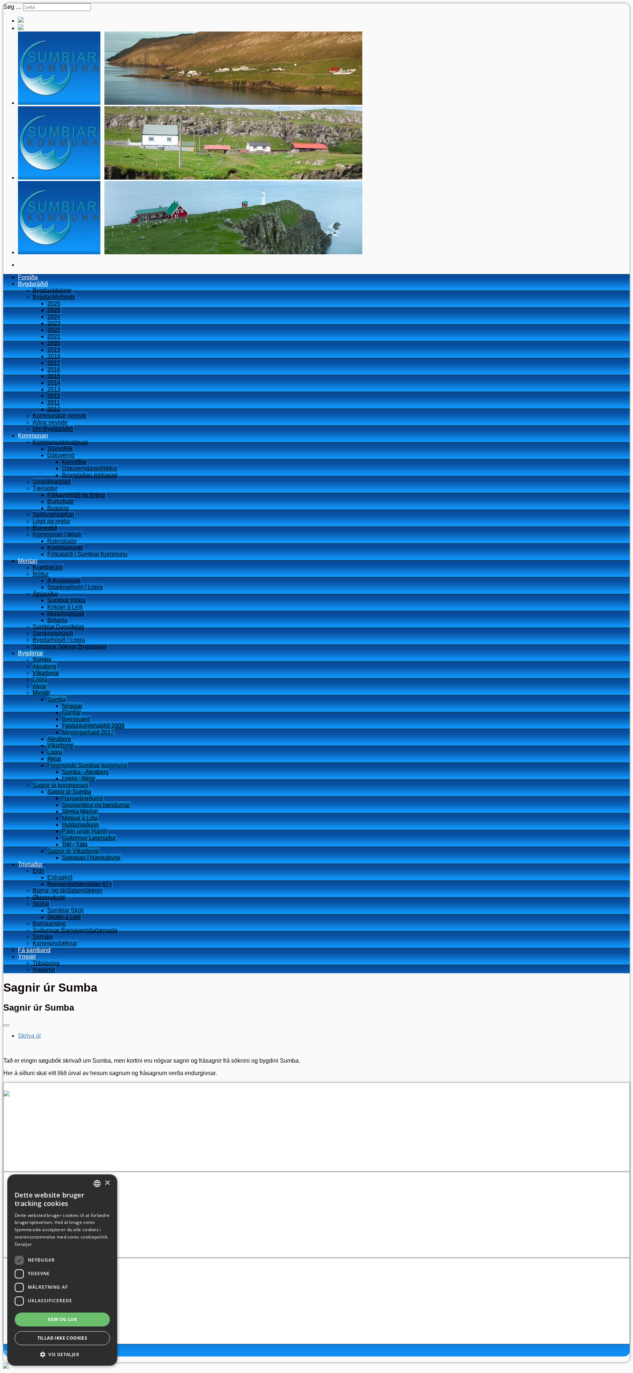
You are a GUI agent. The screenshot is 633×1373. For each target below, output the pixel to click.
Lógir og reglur (51, 521)
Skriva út (29, 1036)
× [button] (107, 1183)
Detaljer (23, 1244)
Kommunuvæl (65, 548)
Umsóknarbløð (52, 482)
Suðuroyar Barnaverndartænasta (75, 930)
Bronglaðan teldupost (90, 475)
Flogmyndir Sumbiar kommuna (87, 765)
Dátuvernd (60, 455)
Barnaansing (49, 923)
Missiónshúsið (66, 613)
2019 (53, 350)
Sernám (43, 937)
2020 (53, 343)
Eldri (39, 871)
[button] (62, 1354)
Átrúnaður (45, 594)
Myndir (41, 693)
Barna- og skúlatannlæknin (68, 890)
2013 (53, 389)
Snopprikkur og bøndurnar (96, 805)
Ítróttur (41, 574)
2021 (53, 336)
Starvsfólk (60, 449)
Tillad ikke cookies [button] (62, 1338)
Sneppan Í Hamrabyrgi (91, 858)
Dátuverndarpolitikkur (90, 468)
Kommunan (33, 435)
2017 (53, 363)
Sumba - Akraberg (85, 772)
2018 (53, 356)
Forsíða (28, 277)
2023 (53, 323)
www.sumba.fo (37, 1155)
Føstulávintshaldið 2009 (93, 726)
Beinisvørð (76, 719)
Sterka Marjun (80, 811)
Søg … (12, 7)
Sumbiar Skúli (65, 910)
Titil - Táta (75, 844)
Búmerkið (45, 528)
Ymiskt (27, 956)
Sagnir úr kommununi (60, 785)
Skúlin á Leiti (64, 917)
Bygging (58, 508)
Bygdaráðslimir (52, 290)
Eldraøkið (60, 877)
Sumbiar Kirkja (66, 600)
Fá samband (34, 950)
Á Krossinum (64, 580)
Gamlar (71, 712)
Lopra (40, 679)
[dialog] (62, 1270)
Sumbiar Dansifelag (58, 627)
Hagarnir (44, 970)
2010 (53, 409)
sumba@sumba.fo (51, 1148)
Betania (57, 620)
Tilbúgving (46, 963)
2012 (53, 396)
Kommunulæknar (55, 943)
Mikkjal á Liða (80, 818)
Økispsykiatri (49, 897)
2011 (53, 402)
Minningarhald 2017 (88, 732)
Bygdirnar (30, 653)
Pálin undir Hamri (84, 831)
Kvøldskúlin (48, 567)
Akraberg (44, 666)
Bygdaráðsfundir (54, 297)
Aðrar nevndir (50, 422)
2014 (53, 383)
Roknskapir (62, 541)
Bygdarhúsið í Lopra (59, 640)
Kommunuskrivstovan (61, 442)
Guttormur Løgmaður (89, 838)
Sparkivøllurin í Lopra (75, 587)
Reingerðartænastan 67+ (79, 884)
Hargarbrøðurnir (83, 798)
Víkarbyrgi (46, 673)
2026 (53, 303)
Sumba (42, 660)
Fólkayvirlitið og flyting (76, 495)
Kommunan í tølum (57, 534)
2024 (53, 317)
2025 (53, 310)
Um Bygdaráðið (53, 429)
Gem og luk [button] (62, 1319)
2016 (53, 369)
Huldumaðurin (80, 825)
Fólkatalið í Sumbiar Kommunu (87, 554)
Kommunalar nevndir (60, 416)
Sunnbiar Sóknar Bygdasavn (70, 646)
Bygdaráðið (33, 284)
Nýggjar (72, 706)
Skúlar (41, 904)
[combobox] (97, 1183)
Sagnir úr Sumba (69, 792)
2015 (53, 376)
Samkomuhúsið (53, 633)
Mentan (27, 561)
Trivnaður (30, 864)
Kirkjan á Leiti (65, 607)
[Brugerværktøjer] (6, 1025)
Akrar (40, 686)
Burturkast (60, 501)
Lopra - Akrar (78, 778)
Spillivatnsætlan (53, 515)
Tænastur (45, 488)
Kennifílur (74, 462)
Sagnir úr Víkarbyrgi (73, 851)
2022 (53, 330)
